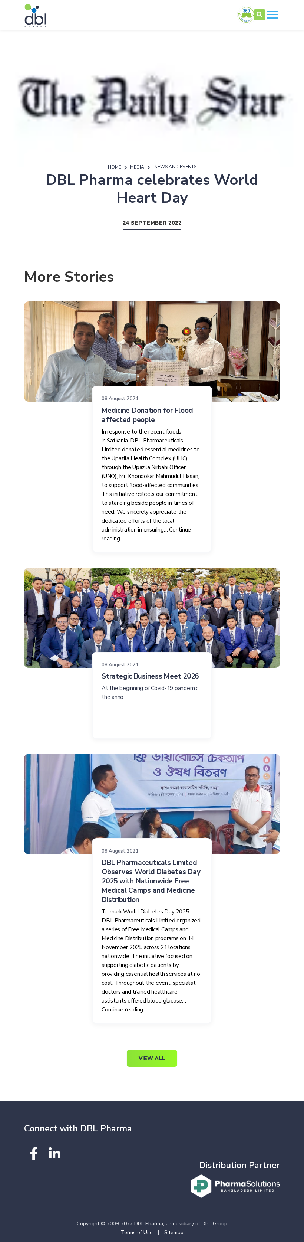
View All (152, 1058)
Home (114, 167)
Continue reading (122, 1009)
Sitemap (174, 1232)
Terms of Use (137, 1232)
